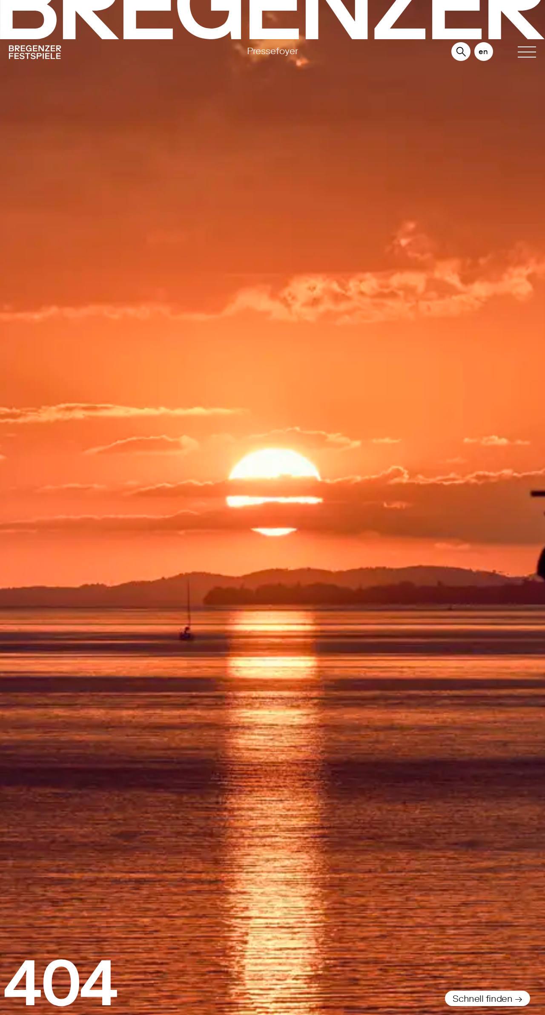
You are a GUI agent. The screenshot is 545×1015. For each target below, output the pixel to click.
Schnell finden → (487, 998)
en (483, 51)
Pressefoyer (272, 50)
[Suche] (461, 52)
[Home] (88, 53)
